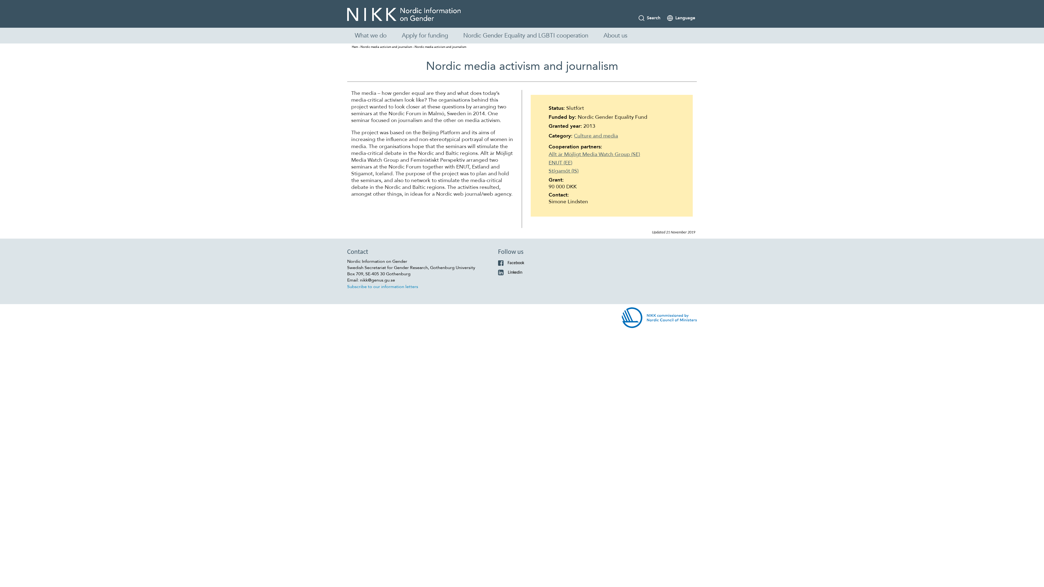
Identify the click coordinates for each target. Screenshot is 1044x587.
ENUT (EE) (560, 162)
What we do (371, 36)
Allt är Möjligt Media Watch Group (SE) (594, 154)
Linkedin (515, 272)
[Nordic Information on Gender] (404, 14)
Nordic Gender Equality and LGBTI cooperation (525, 36)
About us (615, 36)
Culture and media (596, 135)
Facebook (516, 263)
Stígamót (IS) (564, 170)
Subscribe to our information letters (382, 287)
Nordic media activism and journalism (386, 47)
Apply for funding (425, 36)
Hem (355, 47)
